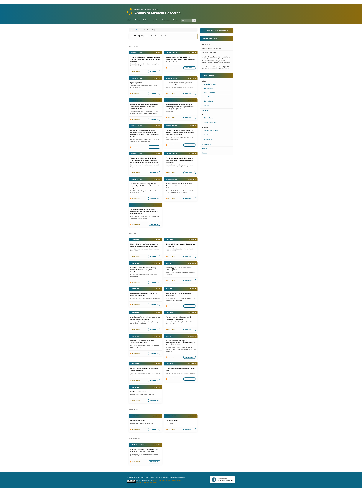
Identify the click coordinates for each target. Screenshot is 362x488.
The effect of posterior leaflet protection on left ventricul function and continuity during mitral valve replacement (180, 132)
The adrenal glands (172, 420)
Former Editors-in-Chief (211, 122)
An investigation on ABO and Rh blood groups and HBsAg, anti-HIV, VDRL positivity (180, 58)
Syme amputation (136, 83)
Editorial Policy (208, 101)
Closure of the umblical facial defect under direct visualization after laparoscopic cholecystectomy (144, 107)
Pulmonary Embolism (137, 420)
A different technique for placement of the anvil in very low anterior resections (144, 450)
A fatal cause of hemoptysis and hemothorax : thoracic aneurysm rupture (145, 318)
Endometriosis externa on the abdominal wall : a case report (180, 245)
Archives (137, 20)
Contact (175, 20)
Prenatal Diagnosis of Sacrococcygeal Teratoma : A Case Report (178, 318)
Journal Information (210, 84)
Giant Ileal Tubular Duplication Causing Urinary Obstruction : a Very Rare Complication (143, 270)
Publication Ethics (209, 92)
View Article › (154, 71)
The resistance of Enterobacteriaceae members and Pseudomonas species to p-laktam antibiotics (144, 211)
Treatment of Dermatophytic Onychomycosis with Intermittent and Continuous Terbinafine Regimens (145, 59)
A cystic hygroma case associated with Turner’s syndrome (178, 269)
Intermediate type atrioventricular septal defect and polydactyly (143, 294)
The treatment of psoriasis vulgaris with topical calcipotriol (179, 84)
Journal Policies (209, 97)
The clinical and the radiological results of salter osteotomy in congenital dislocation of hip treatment (180, 160)
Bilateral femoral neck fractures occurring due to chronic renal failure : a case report (144, 245)
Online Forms (208, 139)
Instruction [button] (155, 20)
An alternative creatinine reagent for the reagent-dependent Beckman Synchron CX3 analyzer (144, 186)
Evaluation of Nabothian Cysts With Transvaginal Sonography (142, 342)
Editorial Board (208, 118)
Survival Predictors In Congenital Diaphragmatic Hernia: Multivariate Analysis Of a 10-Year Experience (180, 343)
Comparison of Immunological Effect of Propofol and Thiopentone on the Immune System (179, 186)
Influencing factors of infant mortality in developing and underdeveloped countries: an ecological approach (180, 107)
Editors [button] (145, 20)
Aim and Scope (208, 88)
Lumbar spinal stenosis (138, 392)
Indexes (206, 105)
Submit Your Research (217, 30)
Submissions (166, 20)
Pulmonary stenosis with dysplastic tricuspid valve (180, 369)
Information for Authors (211, 130)
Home (132, 30)
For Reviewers (208, 135)
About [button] (129, 20)
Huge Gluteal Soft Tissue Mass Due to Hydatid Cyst (178, 294)
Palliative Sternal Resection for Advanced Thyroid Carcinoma (144, 369)
